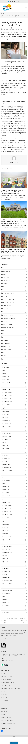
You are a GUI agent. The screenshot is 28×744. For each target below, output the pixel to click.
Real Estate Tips (7, 337)
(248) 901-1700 (15, 1)
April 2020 (6, 606)
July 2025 (5, 408)
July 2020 (5, 596)
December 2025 (7, 392)
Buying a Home (7, 271)
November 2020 (7, 584)
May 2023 (6, 489)
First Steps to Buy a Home (22, 620)
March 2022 (6, 533)
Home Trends (6, 309)
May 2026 (6, 376)
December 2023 (7, 467)
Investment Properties (9, 318)
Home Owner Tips (8, 305)
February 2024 (7, 461)
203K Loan (6, 268)
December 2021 (7, 543)
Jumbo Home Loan (5, 685)
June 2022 (6, 524)
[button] (26, 7)
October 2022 (7, 511)
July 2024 (5, 445)
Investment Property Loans (7, 682)
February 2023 (7, 499)
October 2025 (7, 398)
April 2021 (6, 568)
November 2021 (7, 546)
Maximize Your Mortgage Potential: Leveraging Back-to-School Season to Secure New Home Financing (12, 191)
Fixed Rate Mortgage (6, 679)
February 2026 (7, 386)
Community (6, 277)
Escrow (5, 287)
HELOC (5, 296)
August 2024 (6, 442)
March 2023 (6, 496)
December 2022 (7, 505)
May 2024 (6, 452)
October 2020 (7, 587)
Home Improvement (8, 299)
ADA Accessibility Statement (8, 723)
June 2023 (6, 486)
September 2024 (7, 439)
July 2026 (5, 370)
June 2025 (6, 411)
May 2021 (6, 565)
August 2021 (6, 555)
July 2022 (5, 521)
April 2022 (6, 530)
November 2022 (7, 508)
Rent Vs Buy (6, 346)
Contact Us (4, 708)
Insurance (5, 312)
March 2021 (6, 571)
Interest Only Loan (8, 315)
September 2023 (7, 477)
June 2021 (6, 562)
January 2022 (7, 540)
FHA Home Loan (5, 673)
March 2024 (6, 458)
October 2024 (7, 436)
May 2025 (6, 414)
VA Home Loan (5, 700)
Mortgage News (7, 324)
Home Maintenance (8, 302)
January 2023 (7, 502)
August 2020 (6, 593)
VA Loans (5, 359)
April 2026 (6, 379)
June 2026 (6, 373)
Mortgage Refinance (8, 327)
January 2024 (7, 464)
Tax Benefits (6, 352)
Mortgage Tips (18, 29)
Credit (5, 283)
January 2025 (7, 427)
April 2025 (6, 417)
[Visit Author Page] (14, 158)
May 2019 (6, 612)
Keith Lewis (15, 28)
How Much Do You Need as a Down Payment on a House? (9, 620)
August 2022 (6, 518)
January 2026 (7, 389)
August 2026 (6, 367)
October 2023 (7, 474)
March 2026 (6, 383)
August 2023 (6, 480)
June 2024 (6, 449)
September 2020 (7, 590)
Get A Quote (4, 711)
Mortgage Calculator (8, 321)
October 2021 (7, 549)
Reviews (3, 714)
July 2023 (5, 483)
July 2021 (5, 558)
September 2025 (7, 401)
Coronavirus (6, 280)
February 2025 (7, 423)
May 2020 (6, 602)
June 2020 (6, 599)
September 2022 (7, 514)
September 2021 (7, 552)
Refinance (6, 340)
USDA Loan (6, 356)
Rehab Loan (4, 694)
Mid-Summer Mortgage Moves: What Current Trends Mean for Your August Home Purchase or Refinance (12, 221)
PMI (4, 334)
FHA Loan (6, 290)
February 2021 (7, 574)
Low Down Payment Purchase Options (10, 688)
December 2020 (7, 580)
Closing (5, 274)
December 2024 (7, 430)
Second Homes (7, 349)
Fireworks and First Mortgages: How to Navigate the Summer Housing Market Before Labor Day (13, 251)
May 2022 (6, 527)
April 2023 (6, 492)
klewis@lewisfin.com (8, 660)
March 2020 (6, 609)
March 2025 (6, 420)
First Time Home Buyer (8, 29)
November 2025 (7, 395)
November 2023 (7, 471)
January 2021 (7, 577)
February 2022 (7, 536)
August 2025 (6, 405)
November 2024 (7, 433)
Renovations (6, 343)
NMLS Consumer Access (7, 720)
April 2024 (6, 455)
